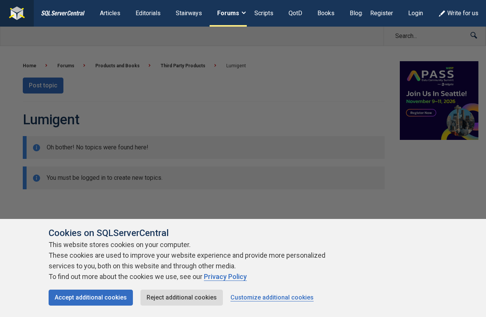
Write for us (462, 13)
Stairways (189, 13)
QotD (295, 13)
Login (415, 13)
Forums (228, 13)
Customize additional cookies (272, 297)
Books (326, 13)
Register (381, 13)
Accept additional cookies (91, 297)
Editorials (148, 13)
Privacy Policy (225, 277)
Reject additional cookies (182, 297)
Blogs (357, 13)
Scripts (263, 13)
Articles (110, 13)
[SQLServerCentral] (17, 13)
